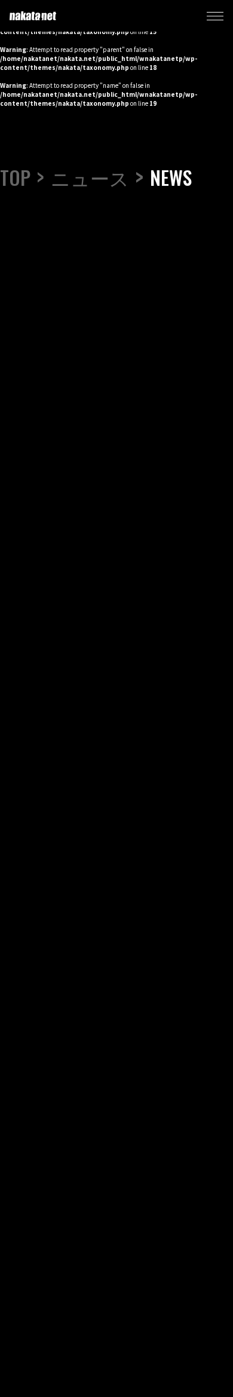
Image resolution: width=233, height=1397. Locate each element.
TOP (15, 177)
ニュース (90, 177)
